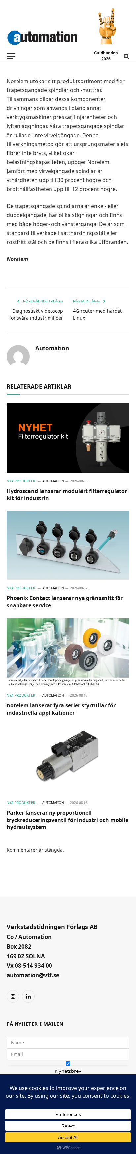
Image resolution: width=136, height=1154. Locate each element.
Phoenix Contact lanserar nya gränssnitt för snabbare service (65, 601)
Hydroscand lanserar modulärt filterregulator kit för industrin (67, 494)
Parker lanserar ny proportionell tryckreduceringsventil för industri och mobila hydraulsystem (68, 820)
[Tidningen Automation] (42, 36)
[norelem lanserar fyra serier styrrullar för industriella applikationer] (68, 652)
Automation (52, 348)
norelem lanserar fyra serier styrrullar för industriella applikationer (61, 709)
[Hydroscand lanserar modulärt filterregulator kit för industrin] (68, 437)
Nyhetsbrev (68, 1071)
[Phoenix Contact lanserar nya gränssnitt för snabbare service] (68, 545)
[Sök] (125, 56)
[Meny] (11, 56)
